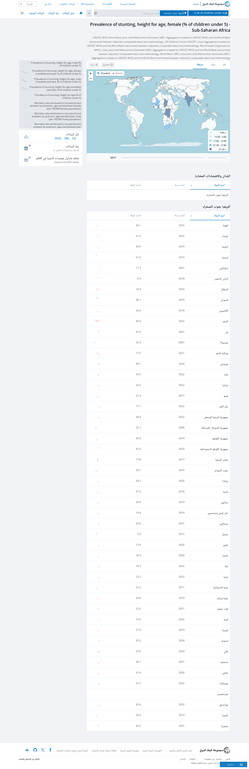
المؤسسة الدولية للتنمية (152, 750)
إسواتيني (223, 268)
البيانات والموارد (67, 3)
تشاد (226, 374)
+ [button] (91, 73)
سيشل (225, 534)
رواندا (225, 481)
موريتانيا (224, 683)
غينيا (226, 576)
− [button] (91, 78)
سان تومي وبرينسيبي (218, 512)
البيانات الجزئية (36, 13)
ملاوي (225, 672)
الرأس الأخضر (221, 278)
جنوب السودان (221, 470)
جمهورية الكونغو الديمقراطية (214, 449)
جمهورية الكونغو (220, 438)
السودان (224, 300)
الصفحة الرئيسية (127, 3)
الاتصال (183, 759)
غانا (226, 566)
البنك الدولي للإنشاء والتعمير (180, 750)
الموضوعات (88, 3)
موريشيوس (222, 694)
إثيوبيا (225, 246)
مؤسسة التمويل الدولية (129, 750)
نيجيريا (224, 726)
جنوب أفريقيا (221, 459)
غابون (225, 545)
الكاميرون (223, 310)
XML (66, 138)
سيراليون (223, 523)
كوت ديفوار (222, 608)
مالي (226, 651)
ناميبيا (225, 715)
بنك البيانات (53, 13)
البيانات (196, 4)
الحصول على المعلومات (212, 759)
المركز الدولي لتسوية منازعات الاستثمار (72, 750)
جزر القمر (223, 406)
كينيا (226, 619)
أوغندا (225, 236)
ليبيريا (225, 630)
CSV (74, 138)
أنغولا (225, 225)
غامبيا (225, 555)
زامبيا (225, 491)
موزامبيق (223, 704)
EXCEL (58, 138)
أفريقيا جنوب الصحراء (217, 195)
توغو (226, 395)
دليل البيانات (68, 13)
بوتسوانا (224, 342)
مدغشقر (224, 662)
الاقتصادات (107, 3)
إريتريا (225, 257)
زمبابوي (224, 502)
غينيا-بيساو (222, 598)
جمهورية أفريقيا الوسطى (216, 417)
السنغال (224, 289)
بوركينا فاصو (222, 353)
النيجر (225, 321)
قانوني (227, 759)
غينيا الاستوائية (220, 587)
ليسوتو (225, 640)
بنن (226, 332)
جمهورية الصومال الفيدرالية (214, 427)
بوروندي (224, 364)
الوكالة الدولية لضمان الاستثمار (104, 750)
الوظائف (192, 759)
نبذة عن (48, 3)
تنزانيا (225, 385)
